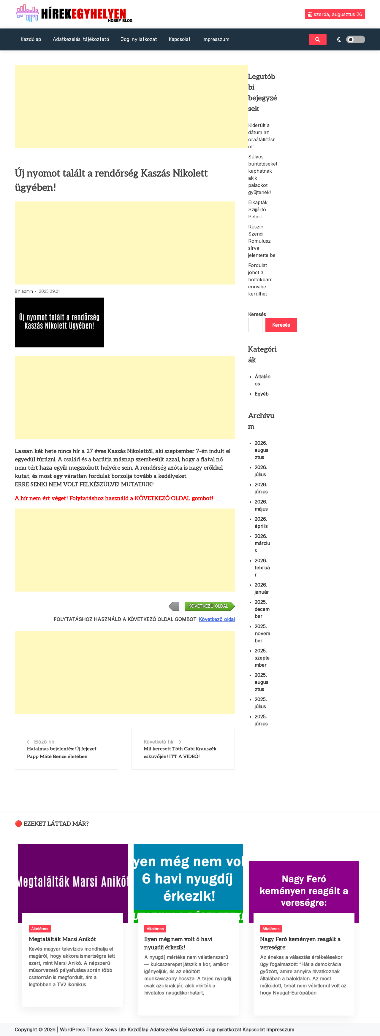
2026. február (262, 567)
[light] (347, 39)
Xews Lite (115, 1029)
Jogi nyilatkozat (139, 39)
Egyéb (262, 394)
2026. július (261, 470)
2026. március (262, 543)
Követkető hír (159, 742)
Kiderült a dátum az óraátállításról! (261, 136)
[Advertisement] (131, 106)
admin (27, 291)
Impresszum (215, 39)
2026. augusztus (261, 450)
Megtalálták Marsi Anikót (62, 939)
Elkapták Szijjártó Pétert (257, 209)
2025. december (262, 609)
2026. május (261, 505)
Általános (262, 380)
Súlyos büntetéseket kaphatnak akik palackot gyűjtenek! (262, 174)
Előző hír (44, 742)
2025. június (261, 720)
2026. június (261, 488)
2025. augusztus (261, 682)
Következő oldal (217, 619)
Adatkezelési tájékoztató (81, 39)
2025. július (261, 702)
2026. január (262, 588)
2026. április (261, 522)
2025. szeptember (262, 658)
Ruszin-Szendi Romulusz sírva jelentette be (262, 241)
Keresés (257, 314)
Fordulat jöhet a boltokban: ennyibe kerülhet (260, 279)
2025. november (262, 633)
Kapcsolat (180, 39)
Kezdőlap (31, 39)
